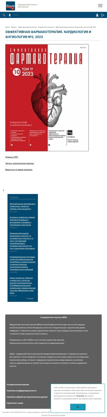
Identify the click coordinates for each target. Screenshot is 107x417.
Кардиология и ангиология (46, 27)
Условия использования (18, 384)
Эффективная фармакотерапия (27, 27)
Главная (7, 27)
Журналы (14, 27)
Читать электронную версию (19, 163)
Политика (80, 396)
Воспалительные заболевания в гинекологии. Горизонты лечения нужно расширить (22, 206)
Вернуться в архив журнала (18, 169)
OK (77, 407)
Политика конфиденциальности (21, 391)
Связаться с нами (15, 403)
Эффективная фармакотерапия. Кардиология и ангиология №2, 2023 (75, 27)
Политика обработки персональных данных (27, 397)
